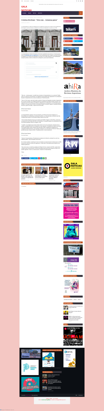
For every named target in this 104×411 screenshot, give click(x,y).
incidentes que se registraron (31, 55)
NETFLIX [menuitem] (34, 13)
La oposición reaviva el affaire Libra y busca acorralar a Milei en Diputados (54, 176)
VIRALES (79, 299)
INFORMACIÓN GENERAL (68, 299)
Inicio (22, 17)
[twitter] (80, 1)
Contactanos (80, 395)
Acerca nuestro (26, 1)
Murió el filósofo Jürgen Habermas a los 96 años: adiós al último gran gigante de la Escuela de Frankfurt (54, 381)
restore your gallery (46, 399)
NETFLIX (75, 299)
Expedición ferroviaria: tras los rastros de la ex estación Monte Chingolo (54, 388)
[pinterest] (82, 1)
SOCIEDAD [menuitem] (24, 13)
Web (22, 1)
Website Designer (28, 395)
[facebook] (76, 1)
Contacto (32, 1)
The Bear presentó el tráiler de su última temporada (76, 307)
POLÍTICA (25, 17)
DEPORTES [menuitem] (40, 13)
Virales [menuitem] (29, 13)
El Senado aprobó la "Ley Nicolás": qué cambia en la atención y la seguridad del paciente (27, 176)
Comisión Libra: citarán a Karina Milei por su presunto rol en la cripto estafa (41, 176)
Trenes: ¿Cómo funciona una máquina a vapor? (54, 375)
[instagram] (78, 1)
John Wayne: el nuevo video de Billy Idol (75, 312)
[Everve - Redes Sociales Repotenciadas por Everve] (69, 367)
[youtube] (68, 41)
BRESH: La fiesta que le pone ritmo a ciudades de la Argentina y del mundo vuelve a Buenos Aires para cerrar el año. (75, 318)
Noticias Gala (24, 22)
